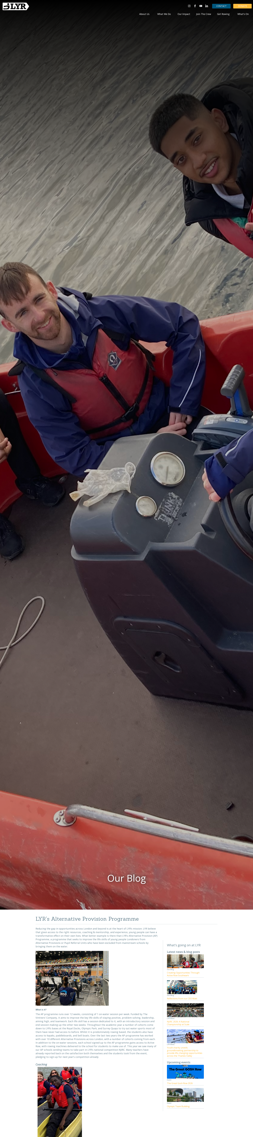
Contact (221, 6)
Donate (242, 6)
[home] (16, 6)
